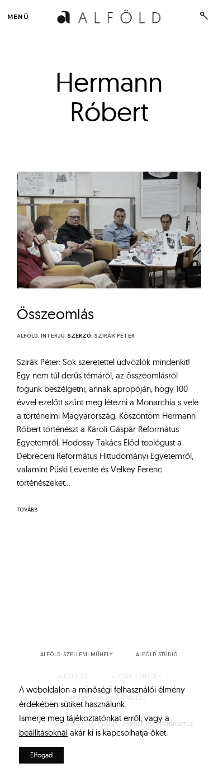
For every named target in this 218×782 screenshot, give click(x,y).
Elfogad (41, 755)
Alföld (27, 336)
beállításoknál (43, 732)
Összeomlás (55, 314)
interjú (53, 336)
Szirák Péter (114, 336)
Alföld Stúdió (157, 654)
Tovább (27, 509)
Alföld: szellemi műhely (76, 654)
